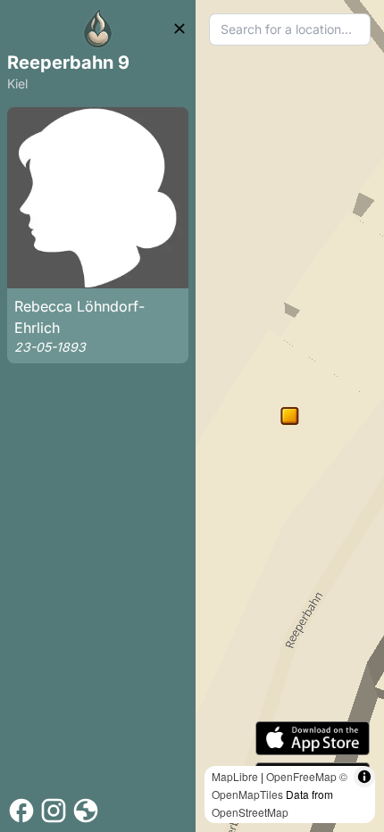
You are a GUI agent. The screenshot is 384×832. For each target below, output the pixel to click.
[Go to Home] (98, 28)
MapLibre (235, 776)
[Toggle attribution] (364, 776)
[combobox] (290, 29)
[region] (290, 416)
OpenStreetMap (250, 812)
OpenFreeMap (301, 776)
